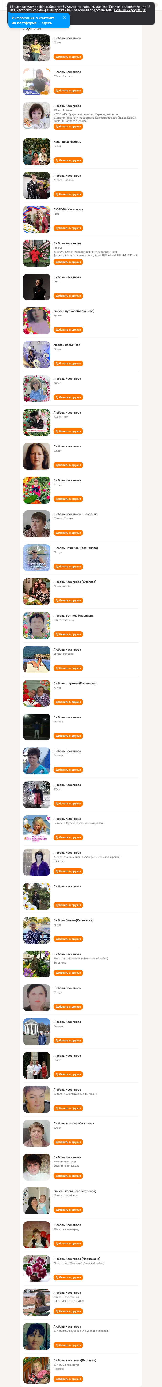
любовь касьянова (67, 345)
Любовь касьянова (67, 243)
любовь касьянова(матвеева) (75, 1191)
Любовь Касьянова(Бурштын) (75, 1360)
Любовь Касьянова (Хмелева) (75, 582)
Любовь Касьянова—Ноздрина (75, 514)
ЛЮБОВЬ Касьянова (68, 209)
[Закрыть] (64, 18)
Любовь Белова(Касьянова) (73, 920)
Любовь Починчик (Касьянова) (76, 548)
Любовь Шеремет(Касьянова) (75, 683)
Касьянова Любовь (67, 142)
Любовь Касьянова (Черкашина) (77, 1259)
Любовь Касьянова (67, 38)
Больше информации (130, 10)
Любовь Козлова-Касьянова (74, 1123)
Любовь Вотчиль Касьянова (74, 615)
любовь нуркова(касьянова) (74, 311)
